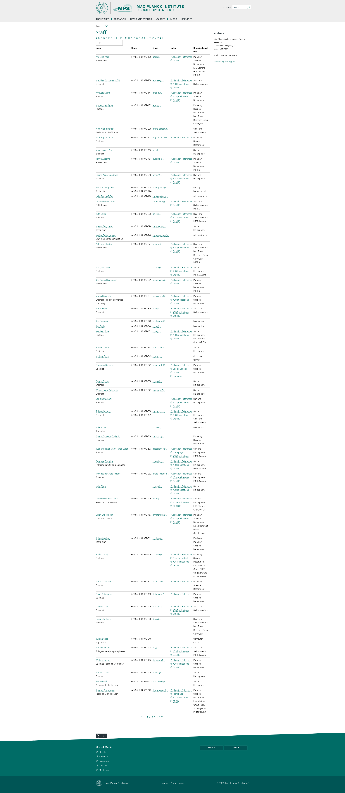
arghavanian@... (160, 137)
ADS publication (180, 96)
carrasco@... (159, 436)
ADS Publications (181, 84)
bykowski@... (159, 390)
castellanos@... (160, 449)
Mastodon (104, 770)
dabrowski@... (159, 594)
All (161, 38)
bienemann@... (160, 280)
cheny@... (157, 486)
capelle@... (158, 427)
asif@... (156, 150)
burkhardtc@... (160, 365)
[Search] (248, 7)
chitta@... (157, 498)
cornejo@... (158, 554)
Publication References (181, 57)
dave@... (157, 619)
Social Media (104, 747)
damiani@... (158, 606)
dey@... (156, 647)
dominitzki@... (159, 681)
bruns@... (157, 356)
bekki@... (157, 214)
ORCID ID (177, 506)
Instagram (104, 761)
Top (104, 736)
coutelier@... (158, 581)
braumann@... (159, 347)
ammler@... (158, 80)
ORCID (176, 565)
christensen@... (160, 515)
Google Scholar (180, 369)
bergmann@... (159, 226)
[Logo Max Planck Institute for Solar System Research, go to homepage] (146, 8)
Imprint (165, 783)
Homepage (178, 376)
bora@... (157, 331)
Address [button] (219, 33)
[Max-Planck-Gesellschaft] (101, 783)
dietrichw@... (159, 660)
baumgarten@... (160, 187)
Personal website (181, 558)
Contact (236, 748)
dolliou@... (158, 672)
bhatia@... (157, 267)
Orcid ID (176, 60)
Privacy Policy (177, 783)
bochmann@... (160, 321)
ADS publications (181, 247)
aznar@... (157, 175)
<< (142, 716)
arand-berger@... (160, 129)
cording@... (158, 538)
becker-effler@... (160, 196)
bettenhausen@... (161, 235)
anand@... (157, 93)
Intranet (211, 748)
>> (162, 716)
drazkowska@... (160, 690)
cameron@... (159, 411)
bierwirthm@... (159, 296)
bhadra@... (158, 244)
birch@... (157, 308)
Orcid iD (176, 406)
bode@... (157, 326)
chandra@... (158, 461)
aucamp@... (158, 159)
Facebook (103, 756)
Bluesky (102, 752)
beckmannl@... (160, 201)
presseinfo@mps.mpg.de (224, 62)
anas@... (157, 105)
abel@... (156, 57)
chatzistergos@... (161, 473)
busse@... (157, 381)
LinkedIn (103, 765)
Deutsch (227, 7)
